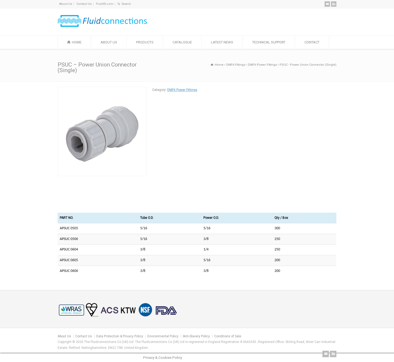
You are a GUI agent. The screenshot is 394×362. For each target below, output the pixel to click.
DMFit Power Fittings (182, 90)
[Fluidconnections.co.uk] (102, 26)
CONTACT (311, 42)
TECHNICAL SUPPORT (268, 42)
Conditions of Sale (227, 336)
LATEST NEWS (222, 42)
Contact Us (84, 4)
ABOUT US (109, 42)
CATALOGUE (182, 42)
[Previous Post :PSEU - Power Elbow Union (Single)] (178, 200)
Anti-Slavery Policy (196, 336)
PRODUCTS (145, 42)
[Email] (327, 4)
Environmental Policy (163, 336)
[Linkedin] (333, 4)
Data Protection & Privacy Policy (119, 336)
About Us (65, 4)
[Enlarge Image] (102, 90)
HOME (76, 42)
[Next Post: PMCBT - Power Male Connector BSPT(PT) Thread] (216, 200)
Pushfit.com (104, 4)
